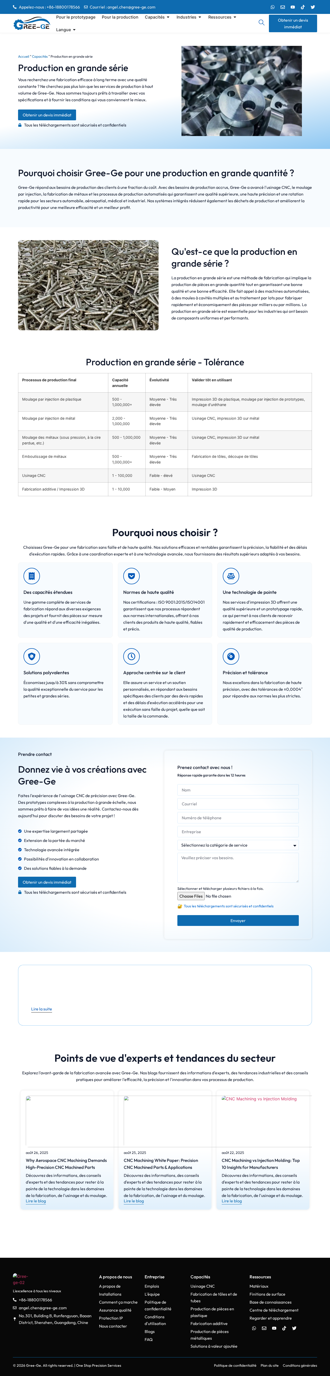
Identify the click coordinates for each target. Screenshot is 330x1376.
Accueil (23, 56)
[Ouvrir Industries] (200, 17)
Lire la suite (41, 1008)
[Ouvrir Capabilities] (168, 17)
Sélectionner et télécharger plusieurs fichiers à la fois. (220, 888)
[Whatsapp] (272, 7)
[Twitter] (312, 7)
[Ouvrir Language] (74, 30)
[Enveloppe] (282, 7)
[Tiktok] (302, 7)
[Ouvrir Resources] (235, 17)
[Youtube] (292, 7)
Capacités (40, 56)
